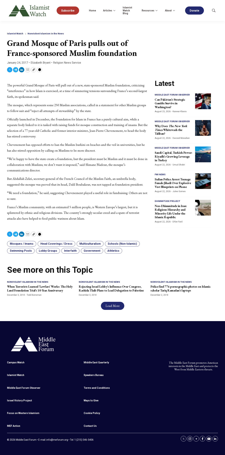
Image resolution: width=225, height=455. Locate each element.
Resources (148, 10)
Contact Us (90, 426)
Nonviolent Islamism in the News (46, 33)
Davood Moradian (181, 138)
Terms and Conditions (97, 387)
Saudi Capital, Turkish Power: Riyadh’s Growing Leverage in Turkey (173, 156)
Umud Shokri (179, 165)
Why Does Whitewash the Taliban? (171, 129)
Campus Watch (15, 362)
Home (92, 10)
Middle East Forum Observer (172, 94)
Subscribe (68, 10)
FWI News (160, 174)
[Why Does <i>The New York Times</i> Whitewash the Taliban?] (203, 128)
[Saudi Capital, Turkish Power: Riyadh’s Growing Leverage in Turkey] (203, 154)
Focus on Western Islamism (23, 413)
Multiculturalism (90, 243)
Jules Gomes (179, 191)
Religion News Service (67, 62)
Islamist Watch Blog (127, 10)
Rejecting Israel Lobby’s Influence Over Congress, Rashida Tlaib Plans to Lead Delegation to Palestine (111, 288)
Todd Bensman (34, 295)
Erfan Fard (177, 221)
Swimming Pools (21, 250)
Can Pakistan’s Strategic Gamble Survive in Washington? (170, 103)
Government (92, 250)
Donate (194, 10)
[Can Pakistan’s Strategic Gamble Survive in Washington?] (203, 101)
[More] (114, 10)
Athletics (113, 250)
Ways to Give (91, 400)
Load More (112, 306)
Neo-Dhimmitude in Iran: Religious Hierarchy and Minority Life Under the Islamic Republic (171, 211)
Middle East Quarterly (96, 362)
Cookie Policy (92, 413)
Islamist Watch (15, 33)
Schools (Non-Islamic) (122, 243)
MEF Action (13, 426)
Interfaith (70, 250)
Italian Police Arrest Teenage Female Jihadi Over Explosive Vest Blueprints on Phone (173, 183)
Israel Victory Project (19, 400)
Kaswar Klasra (180, 111)
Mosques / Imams (21, 243)
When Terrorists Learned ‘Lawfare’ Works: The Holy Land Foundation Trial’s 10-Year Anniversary (40, 288)
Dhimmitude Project (167, 201)
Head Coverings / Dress (56, 243)
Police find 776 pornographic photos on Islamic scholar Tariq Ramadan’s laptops (180, 288)
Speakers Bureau (94, 375)
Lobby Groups (48, 250)
